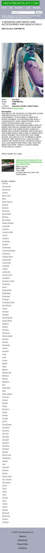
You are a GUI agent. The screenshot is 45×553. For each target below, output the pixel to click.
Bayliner (5, 208)
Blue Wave (6, 220)
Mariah (5, 369)
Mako (4, 366)
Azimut (5, 192)
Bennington (6, 214)
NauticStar (6, 388)
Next (40, 70)
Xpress (5, 519)
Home (4, 7)
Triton (4, 501)
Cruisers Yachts (8, 281)
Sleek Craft (6, 455)
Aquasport (6, 189)
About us (22, 536)
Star (3, 464)
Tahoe (4, 492)
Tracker (5, 498)
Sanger (5, 415)
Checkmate (6, 260)
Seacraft (5, 440)
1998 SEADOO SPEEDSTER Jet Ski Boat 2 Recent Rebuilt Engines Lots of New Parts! (29, 162)
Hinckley (5, 330)
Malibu (4, 363)
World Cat (6, 516)
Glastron (5, 315)
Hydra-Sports (7, 336)
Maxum (5, 379)
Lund (4, 357)
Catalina (5, 238)
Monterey (5, 382)
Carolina (5, 229)
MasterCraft (6, 372)
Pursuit (5, 400)
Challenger (6, 247)
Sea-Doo (5, 430)
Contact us (22, 548)
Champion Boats (8, 250)
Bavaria (5, 205)
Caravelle (6, 226)
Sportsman (6, 458)
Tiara (4, 495)
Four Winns (6, 305)
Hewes (5, 327)
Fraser (4, 308)
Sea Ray (5, 437)
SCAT (4, 421)
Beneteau (6, 211)
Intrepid (5, 342)
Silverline (6, 446)
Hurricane (6, 333)
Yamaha (5, 522)
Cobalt (4, 269)
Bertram (5, 217)
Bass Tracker (7, 202)
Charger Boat (7, 257)
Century (5, 244)
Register (36, 7)
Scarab (5, 418)
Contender (6, 272)
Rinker (4, 412)
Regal (4, 406)
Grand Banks (7, 318)
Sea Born (6, 427)
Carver (4, 235)
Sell (10, 7)
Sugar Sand (6, 476)
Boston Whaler (8, 223)
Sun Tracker (7, 479)
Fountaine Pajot (8, 302)
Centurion (6, 241)
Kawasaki (6, 345)
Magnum (5, 376)
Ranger (5, 403)
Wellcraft (5, 513)
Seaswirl (5, 443)
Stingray (5, 470)
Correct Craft (7, 275)
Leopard (5, 351)
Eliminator (6, 296)
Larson (5, 348)
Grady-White (7, 321)
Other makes (7, 394)
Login (27, 7)
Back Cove (6, 196)
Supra (4, 485)
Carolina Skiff (7, 232)
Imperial (5, 339)
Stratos (5, 473)
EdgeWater (6, 293)
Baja (4, 199)
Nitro (4, 391)
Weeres (5, 510)
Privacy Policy (22, 544)
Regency (5, 409)
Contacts (19, 7)
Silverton (5, 449)
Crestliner (6, 278)
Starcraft (5, 467)
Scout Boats (7, 424)
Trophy (5, 504)
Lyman (4, 360)
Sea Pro (5, 434)
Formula (5, 311)
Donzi (4, 287)
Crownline (6, 284)
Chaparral (6, 253)
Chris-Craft (6, 263)
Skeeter (5, 452)
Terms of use (22, 540)
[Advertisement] (22, 36)
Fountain (5, 299)
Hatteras (5, 324)
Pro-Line (5, 397)
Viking (4, 507)
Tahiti (4, 488)
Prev (4, 70)
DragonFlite (6, 290)
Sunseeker (6, 482)
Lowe (4, 354)
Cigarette (5, 266)
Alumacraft (6, 186)
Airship (5, 183)
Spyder (5, 461)
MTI (3, 385)
